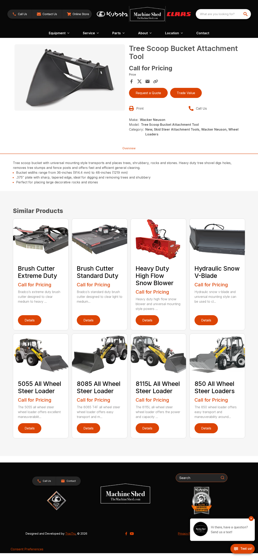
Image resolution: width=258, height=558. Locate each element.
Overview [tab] (129, 148)
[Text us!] (242, 549)
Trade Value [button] (186, 93)
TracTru (70, 533)
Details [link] (30, 320)
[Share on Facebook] (131, 81)
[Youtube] (132, 533)
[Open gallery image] (70, 77)
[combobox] (223, 14)
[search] (246, 14)
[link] (78, 14)
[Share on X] (139, 81)
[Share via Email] (147, 81)
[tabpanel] (70, 78)
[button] (19, 14)
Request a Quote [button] (148, 93)
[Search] (222, 478)
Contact (202, 33)
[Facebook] (126, 533)
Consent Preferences (27, 549)
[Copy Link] (155, 81)
